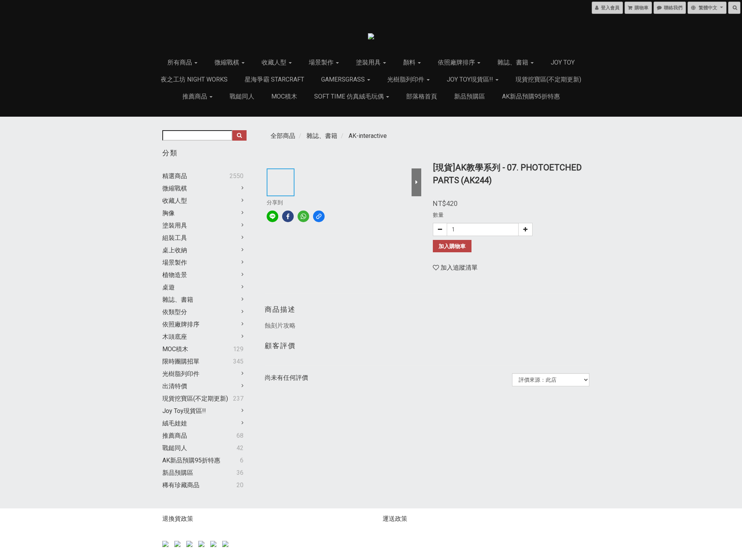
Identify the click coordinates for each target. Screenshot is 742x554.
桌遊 (168, 287)
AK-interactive (368, 135)
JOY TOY (563, 62)
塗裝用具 (369, 62)
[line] (272, 216)
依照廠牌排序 (457, 62)
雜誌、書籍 (513, 62)
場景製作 (322, 62)
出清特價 (174, 386)
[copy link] (319, 216)
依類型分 (174, 312)
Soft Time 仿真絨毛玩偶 (349, 96)
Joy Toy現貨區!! (471, 79)
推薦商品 (195, 96)
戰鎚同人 (242, 96)
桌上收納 (174, 250)
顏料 (410, 62)
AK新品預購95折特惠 (531, 96)
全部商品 (283, 135)
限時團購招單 (180, 361)
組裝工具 (174, 237)
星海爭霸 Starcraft (274, 79)
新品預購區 (469, 96)
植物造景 (174, 275)
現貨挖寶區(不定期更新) (548, 79)
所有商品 (180, 62)
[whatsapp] (303, 216)
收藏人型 (275, 62)
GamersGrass (343, 79)
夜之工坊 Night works (194, 79)
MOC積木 (284, 96)
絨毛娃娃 (174, 423)
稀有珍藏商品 (180, 485)
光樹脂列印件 (406, 79)
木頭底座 (174, 336)
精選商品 (174, 176)
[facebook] (288, 216)
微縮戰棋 (227, 62)
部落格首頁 (421, 96)
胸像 (168, 213)
